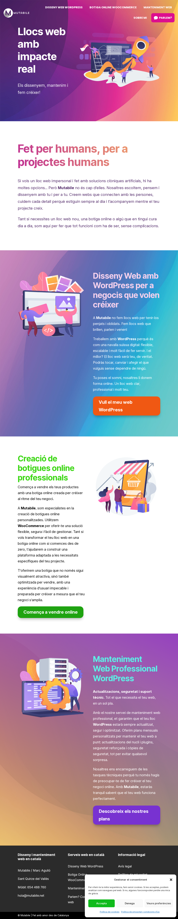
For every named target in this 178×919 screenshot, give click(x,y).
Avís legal (125, 866)
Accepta (101, 903)
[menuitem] (64, 7)
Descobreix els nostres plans (123, 814)
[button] (171, 879)
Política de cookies (109, 912)
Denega (130, 903)
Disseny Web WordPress (85, 866)
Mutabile (25, 915)
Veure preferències (159, 903)
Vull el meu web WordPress (115, 405)
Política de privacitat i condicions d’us (140, 912)
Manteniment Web (81, 888)
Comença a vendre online (50, 612)
